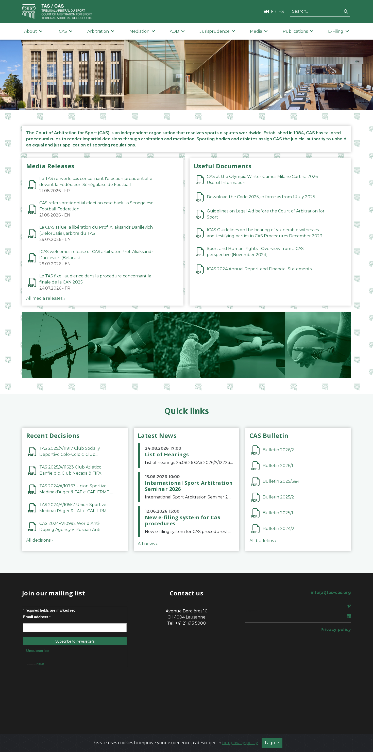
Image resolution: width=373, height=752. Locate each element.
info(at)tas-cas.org (331, 592)
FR (274, 11)
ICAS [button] (62, 31)
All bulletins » (263, 540)
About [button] (30, 31)
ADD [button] (174, 31)
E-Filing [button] (335, 31)
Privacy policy (335, 629)
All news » (148, 543)
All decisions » (40, 540)
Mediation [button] (139, 31)
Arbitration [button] (98, 31)
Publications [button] (295, 31)
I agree (272, 742)
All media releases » (45, 298)
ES (281, 11)
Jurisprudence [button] (215, 31)
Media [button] (256, 31)
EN (266, 11)
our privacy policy (240, 742)
